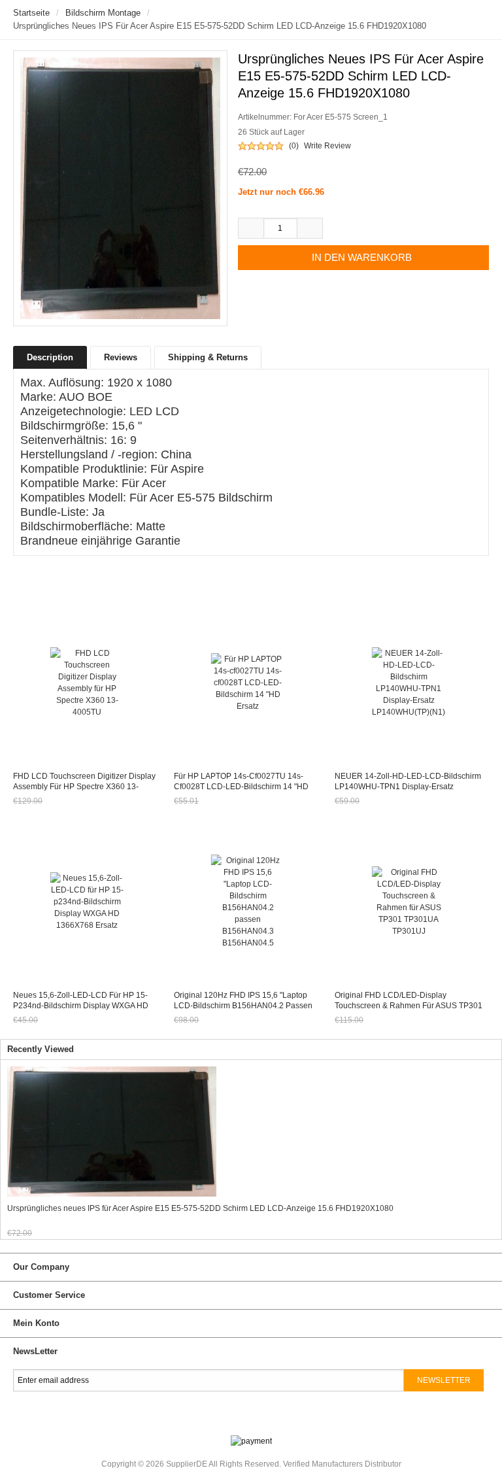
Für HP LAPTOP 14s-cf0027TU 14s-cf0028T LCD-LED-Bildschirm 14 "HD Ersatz (241, 787)
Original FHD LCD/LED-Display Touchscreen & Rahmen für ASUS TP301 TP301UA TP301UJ (408, 1006)
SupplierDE (186, 1464)
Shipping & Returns (208, 357)
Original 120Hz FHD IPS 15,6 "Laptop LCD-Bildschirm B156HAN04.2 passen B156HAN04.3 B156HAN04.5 (243, 1006)
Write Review (327, 145)
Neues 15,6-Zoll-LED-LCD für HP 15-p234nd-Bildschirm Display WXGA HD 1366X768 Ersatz (80, 1006)
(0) (294, 145)
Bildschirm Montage (103, 13)
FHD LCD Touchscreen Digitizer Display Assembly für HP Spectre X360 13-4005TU (84, 787)
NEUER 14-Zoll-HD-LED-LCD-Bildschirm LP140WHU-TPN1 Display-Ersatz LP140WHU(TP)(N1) (408, 787)
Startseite (31, 13)
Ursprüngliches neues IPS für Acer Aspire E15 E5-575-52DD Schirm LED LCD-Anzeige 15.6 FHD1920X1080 (200, 1208)
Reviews (120, 357)
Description (50, 357)
